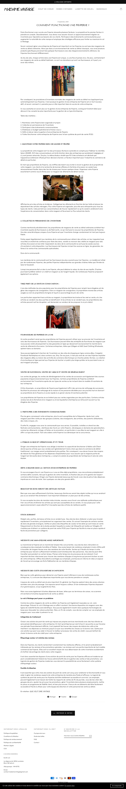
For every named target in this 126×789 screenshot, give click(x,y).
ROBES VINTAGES (65, 9)
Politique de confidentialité (12, 742)
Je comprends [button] (117, 785)
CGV (5, 748)
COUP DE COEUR (46, 9)
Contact (36, 742)
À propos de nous (39, 733)
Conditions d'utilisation (11, 736)
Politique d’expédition (11, 733)
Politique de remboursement (13, 739)
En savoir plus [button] (69, 785)
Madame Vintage (63, 782)
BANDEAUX (102, 9)
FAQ (35, 739)
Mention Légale (9, 745)
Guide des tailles (39, 736)
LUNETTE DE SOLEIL (84, 9)
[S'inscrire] (90, 735)
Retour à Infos (64, 713)
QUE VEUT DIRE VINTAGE (40, 691)
